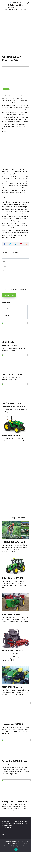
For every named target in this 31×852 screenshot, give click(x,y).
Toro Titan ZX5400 (12, 650)
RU (3, 835)
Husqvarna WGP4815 (14, 542)
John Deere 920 (11, 614)
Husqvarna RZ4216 (12, 724)
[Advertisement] (15, 33)
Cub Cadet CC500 (12, 374)
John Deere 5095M (12, 578)
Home (6, 308)
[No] (29, 846)
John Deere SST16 (12, 687)
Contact (6, 315)
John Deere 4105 (11, 435)
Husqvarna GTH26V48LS (16, 801)
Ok (16, 849)
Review (6, 89)
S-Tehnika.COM (15, 5)
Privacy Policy (6, 831)
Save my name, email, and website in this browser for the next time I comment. (15, 290)
